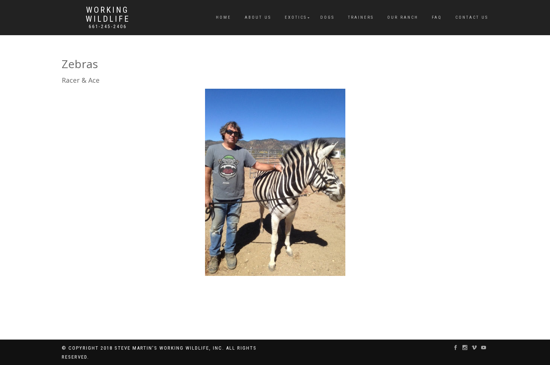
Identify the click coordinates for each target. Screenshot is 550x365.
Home (223, 17)
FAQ (437, 17)
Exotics (296, 17)
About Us (258, 17)
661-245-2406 (108, 26)
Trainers (361, 17)
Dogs (327, 17)
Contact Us (471, 17)
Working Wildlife (108, 15)
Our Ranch (402, 17)
